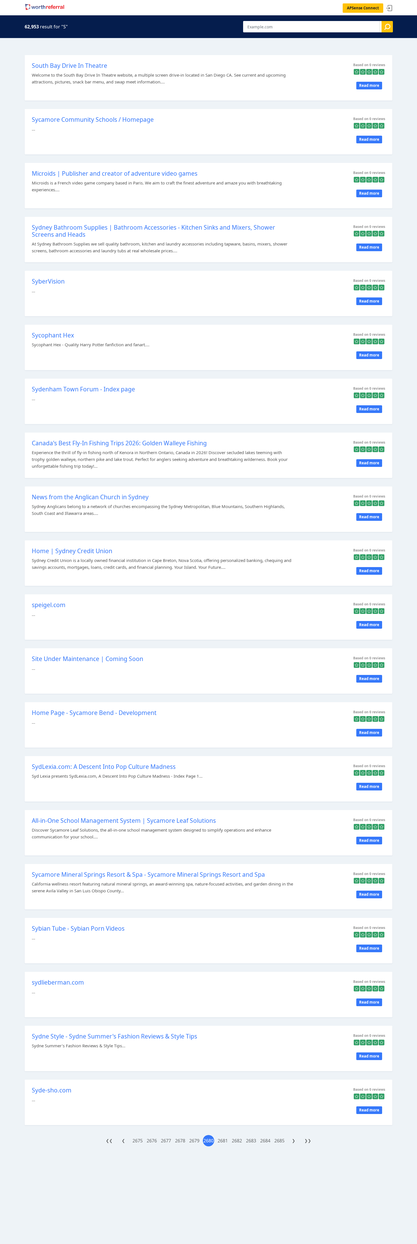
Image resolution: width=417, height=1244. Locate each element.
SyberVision (48, 281)
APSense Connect (363, 8)
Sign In (389, 8)
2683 (251, 1141)
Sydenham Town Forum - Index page (83, 389)
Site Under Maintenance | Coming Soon (87, 659)
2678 (180, 1141)
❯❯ (307, 1140)
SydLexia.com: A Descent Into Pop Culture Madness (104, 767)
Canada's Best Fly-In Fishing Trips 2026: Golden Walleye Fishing (119, 443)
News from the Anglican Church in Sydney (90, 497)
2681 (223, 1141)
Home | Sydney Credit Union (72, 551)
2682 (237, 1141)
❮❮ (109, 1140)
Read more (369, 85)
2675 (137, 1141)
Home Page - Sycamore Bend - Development (94, 713)
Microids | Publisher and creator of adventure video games (114, 173)
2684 (265, 1141)
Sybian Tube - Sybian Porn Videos (78, 928)
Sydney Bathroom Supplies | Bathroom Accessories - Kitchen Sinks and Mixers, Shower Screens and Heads (153, 230)
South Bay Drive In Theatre (69, 66)
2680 (208, 1141)
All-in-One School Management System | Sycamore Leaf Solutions (124, 821)
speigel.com (49, 605)
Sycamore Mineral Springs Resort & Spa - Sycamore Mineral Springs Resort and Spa (148, 874)
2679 (194, 1141)
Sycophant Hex (53, 335)
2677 (166, 1141)
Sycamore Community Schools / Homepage (93, 119)
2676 (152, 1141)
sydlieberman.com (58, 982)
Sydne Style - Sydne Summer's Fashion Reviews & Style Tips (114, 1036)
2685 (279, 1141)
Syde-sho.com (51, 1090)
